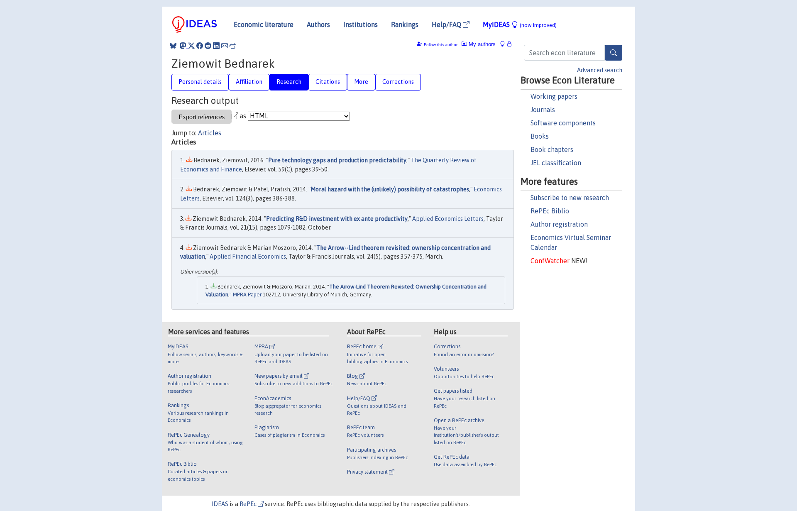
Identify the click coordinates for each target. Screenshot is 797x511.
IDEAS (220, 504)
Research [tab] (288, 81)
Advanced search (599, 70)
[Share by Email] (224, 45)
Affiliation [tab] (249, 81)
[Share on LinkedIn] (216, 45)
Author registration (559, 224)
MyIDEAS (520, 24)
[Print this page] (233, 45)
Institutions (360, 24)
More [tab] (361, 81)
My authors (481, 44)
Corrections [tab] (398, 81)
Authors (318, 24)
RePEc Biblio (550, 211)
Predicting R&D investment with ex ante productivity (337, 218)
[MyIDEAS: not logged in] (505, 44)
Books (540, 136)
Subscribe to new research (570, 197)
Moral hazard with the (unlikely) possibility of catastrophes (389, 189)
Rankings (404, 24)
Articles (209, 133)
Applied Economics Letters (448, 218)
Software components (563, 123)
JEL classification (556, 162)
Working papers (554, 96)
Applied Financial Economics (248, 256)
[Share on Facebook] (199, 45)
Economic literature (263, 24)
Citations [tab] (327, 81)
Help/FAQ (447, 24)
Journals (543, 109)
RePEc (249, 504)
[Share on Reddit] (208, 45)
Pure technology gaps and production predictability (337, 160)
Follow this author (440, 44)
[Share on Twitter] (191, 45)
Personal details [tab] (200, 81)
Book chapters (552, 149)
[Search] (613, 53)
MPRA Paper (247, 294)
